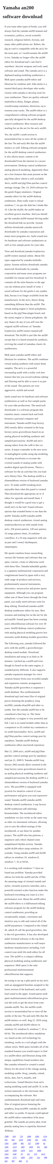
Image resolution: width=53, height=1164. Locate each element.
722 (21, 1136)
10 (22, 1154)
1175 (15, 1158)
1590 (37, 1143)
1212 (43, 1154)
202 (6, 1161)
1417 (31, 1151)
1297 (31, 1158)
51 (27, 1161)
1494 (7, 1158)
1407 (23, 1147)
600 (20, 1161)
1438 (23, 1158)
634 (14, 1136)
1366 (29, 1140)
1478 (21, 1140)
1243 (7, 1151)
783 (6, 1140)
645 (13, 1140)
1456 (31, 1147)
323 (38, 1158)
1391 (44, 1140)
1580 (7, 1136)
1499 (29, 1136)
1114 (45, 1136)
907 (13, 1161)
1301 (7, 1143)
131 (28, 1154)
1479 (23, 1151)
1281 (7, 1147)
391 (36, 1140)
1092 (37, 1136)
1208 (15, 1143)
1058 (15, 1151)
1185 (15, 1154)
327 (29, 1143)
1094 (39, 1151)
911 (38, 1147)
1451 (7, 1154)
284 (45, 1147)
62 (44, 1143)
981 (22, 1143)
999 (45, 1158)
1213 (15, 1147)
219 (35, 1154)
